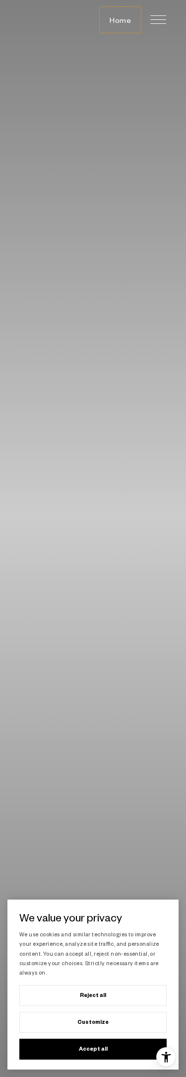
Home (120, 19)
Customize (93, 1021)
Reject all (93, 995)
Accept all (93, 1048)
